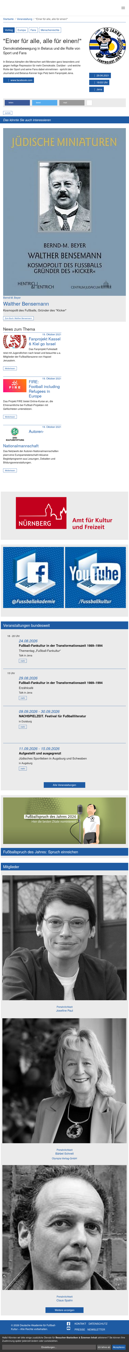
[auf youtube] (69, 1328)
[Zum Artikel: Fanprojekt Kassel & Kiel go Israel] (14, 341)
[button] (17, 102)
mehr (23, 660)
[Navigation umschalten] (123, 8)
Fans (33, 30)
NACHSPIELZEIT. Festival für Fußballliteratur (52, 716)
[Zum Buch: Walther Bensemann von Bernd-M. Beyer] (64, 211)
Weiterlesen (10, 368)
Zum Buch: (18, 318)
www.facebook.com (21, 80)
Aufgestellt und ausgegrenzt (40, 753)
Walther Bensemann (26, 303)
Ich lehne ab (104, 1347)
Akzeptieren (119, 1347)
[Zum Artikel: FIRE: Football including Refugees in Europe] (14, 385)
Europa (22, 30)
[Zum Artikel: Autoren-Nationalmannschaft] (14, 434)
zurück (8, 113)
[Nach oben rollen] (123, 1346)
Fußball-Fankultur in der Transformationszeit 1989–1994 (61, 645)
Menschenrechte (50, 30)
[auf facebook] (69, 1324)
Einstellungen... (49, 1347)
